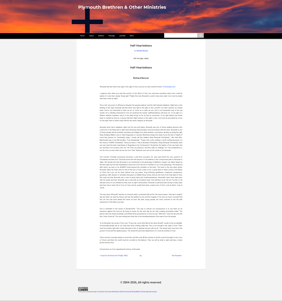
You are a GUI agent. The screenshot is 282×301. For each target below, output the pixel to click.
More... (132, 36)
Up (141, 256)
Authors (101, 36)
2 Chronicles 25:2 (169, 87)
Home (82, 36)
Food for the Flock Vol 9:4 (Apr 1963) (114, 256)
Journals (122, 36)
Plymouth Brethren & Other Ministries (122, 7)
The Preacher (177, 256)
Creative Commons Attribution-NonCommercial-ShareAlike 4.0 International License (127, 292)
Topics (91, 36)
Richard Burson (142, 51)
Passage (112, 36)
